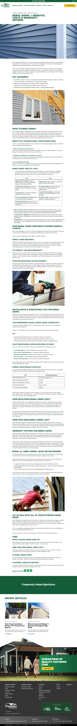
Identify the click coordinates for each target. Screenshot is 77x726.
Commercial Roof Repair (27, 688)
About (44, 5)
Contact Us (50, 5)
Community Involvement (45, 690)
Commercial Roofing (26, 687)
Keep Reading (8, 633)
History (58, 687)
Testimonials (42, 697)
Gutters (7, 692)
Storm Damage (8, 697)
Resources (39, 5)
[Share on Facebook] (25, 570)
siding (42, 133)
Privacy (55, 725)
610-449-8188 (38, 1)
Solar (6, 695)
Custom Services (9, 693)
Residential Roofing (10, 687)
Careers (59, 688)
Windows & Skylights (10, 690)
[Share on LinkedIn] (28, 570)
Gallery (41, 687)
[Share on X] (31, 570)
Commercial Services (29, 5)
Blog (40, 688)
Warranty (41, 695)
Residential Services (17, 5)
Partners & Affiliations (44, 692)
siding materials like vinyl (53, 411)
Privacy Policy (32, 725)
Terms (59, 725)
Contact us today (16, 533)
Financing (41, 693)
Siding (6, 688)
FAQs (40, 699)
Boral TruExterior (20, 171)
